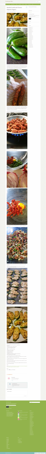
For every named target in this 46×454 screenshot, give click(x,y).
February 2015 (30, 35)
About (9, 4)
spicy (14, 11)
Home (6, 4)
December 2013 (30, 46)
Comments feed (20, 441)
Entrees (16, 4)
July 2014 (30, 40)
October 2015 (30, 30)
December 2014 (30, 36)
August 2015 (30, 32)
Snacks (23, 4)
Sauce (7, 443)
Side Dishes (29, 4)
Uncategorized (12, 4)
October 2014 (31, 424)
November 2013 (30, 47)
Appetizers (20, 4)
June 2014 (30, 41)
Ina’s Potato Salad (25, 414)
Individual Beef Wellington (9, 412)
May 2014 (30, 42)
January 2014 (30, 45)
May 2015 (30, 34)
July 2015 (31, 418)
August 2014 (31, 426)
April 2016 (30, 29)
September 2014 (32, 425)
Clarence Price (21, 414)
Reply (12, 380)
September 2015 (30, 31)
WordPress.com (20, 442)
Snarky (7, 446)
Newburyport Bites (9, 1)
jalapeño (13, 11)
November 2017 (30, 27)
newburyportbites (14, 383)
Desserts (26, 4)
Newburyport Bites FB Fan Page (32, 6)
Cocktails (8, 440)
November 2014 (30, 37)
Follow (30, 18)
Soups (32, 4)
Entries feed (19, 440)
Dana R (20, 417)
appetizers (8, 11)
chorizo (11, 11)
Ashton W (21, 415)
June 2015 (31, 419)
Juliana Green (21, 412)
